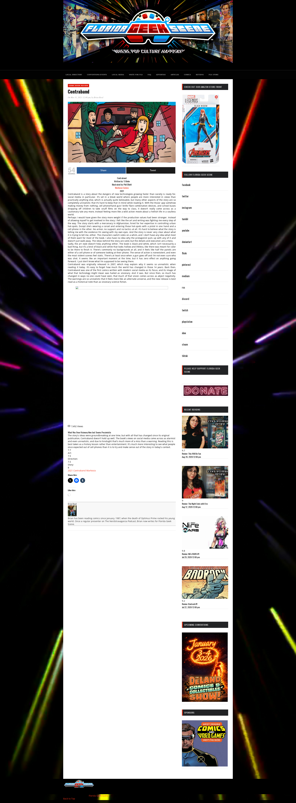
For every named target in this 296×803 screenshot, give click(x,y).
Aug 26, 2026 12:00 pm (191, 456)
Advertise (161, 74)
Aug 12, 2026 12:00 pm (191, 506)
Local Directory (74, 74)
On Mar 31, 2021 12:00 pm (79, 97)
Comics (187, 74)
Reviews (200, 74)
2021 (70, 470)
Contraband (79, 470)
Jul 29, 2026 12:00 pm (191, 557)
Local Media (118, 74)
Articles (175, 74)
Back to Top (69, 798)
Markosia (91, 470)
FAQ (149, 74)
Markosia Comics (122, 187)
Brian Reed (98, 97)
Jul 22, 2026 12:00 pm (191, 607)
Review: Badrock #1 (189, 604)
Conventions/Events (97, 74)
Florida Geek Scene (98, 795)
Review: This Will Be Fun (191, 453)
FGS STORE (213, 74)
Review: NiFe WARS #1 (190, 553)
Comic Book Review (78, 85)
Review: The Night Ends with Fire (195, 503)
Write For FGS (136, 74)
